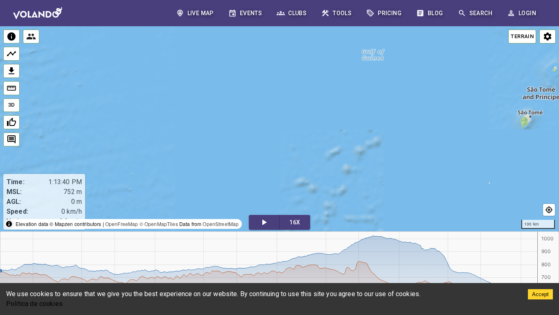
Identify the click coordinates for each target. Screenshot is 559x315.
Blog (435, 13)
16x (294, 222)
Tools (342, 13)
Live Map (200, 13)
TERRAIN (522, 36)
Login (527, 13)
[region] (279, 129)
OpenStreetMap (221, 223)
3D (11, 105)
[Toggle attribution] (9, 224)
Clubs (297, 13)
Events (251, 13)
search (480, 13)
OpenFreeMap (121, 223)
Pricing (389, 13)
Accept (540, 294)
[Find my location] (549, 210)
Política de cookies (34, 304)
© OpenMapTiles (159, 223)
